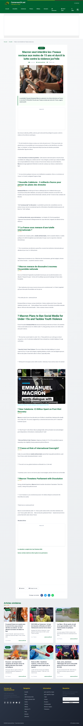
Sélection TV (27, 709)
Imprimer (22, 588)
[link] (19, 379)
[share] (63, 378)
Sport (26, 694)
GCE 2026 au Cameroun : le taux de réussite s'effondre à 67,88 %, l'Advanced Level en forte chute (41, 626)
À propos (46, 701)
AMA (72, 10)
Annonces (54, 10)
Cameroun (23, 8)
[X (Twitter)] (14, 702)
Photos (31, 8)
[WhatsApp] (11, 702)
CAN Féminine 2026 (29, 697)
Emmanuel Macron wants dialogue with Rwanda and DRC (37, 379)
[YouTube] (16, 702)
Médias (38, 8)
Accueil (7, 8)
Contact (46, 699)
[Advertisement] (41, 25)
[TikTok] (19, 702)
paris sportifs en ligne (49, 692)
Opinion (26, 704)
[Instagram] (8, 702)
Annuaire (46, 8)
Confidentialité (47, 704)
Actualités (15, 8)
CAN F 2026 (63, 9)
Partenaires (46, 709)
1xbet (45, 697)
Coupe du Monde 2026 (30, 699)
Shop (26, 711)
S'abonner (71, 702)
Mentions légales (48, 706)
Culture (26, 701)
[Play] (51, 373)
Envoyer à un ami (33, 588)
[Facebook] (5, 702)
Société (10, 41)
